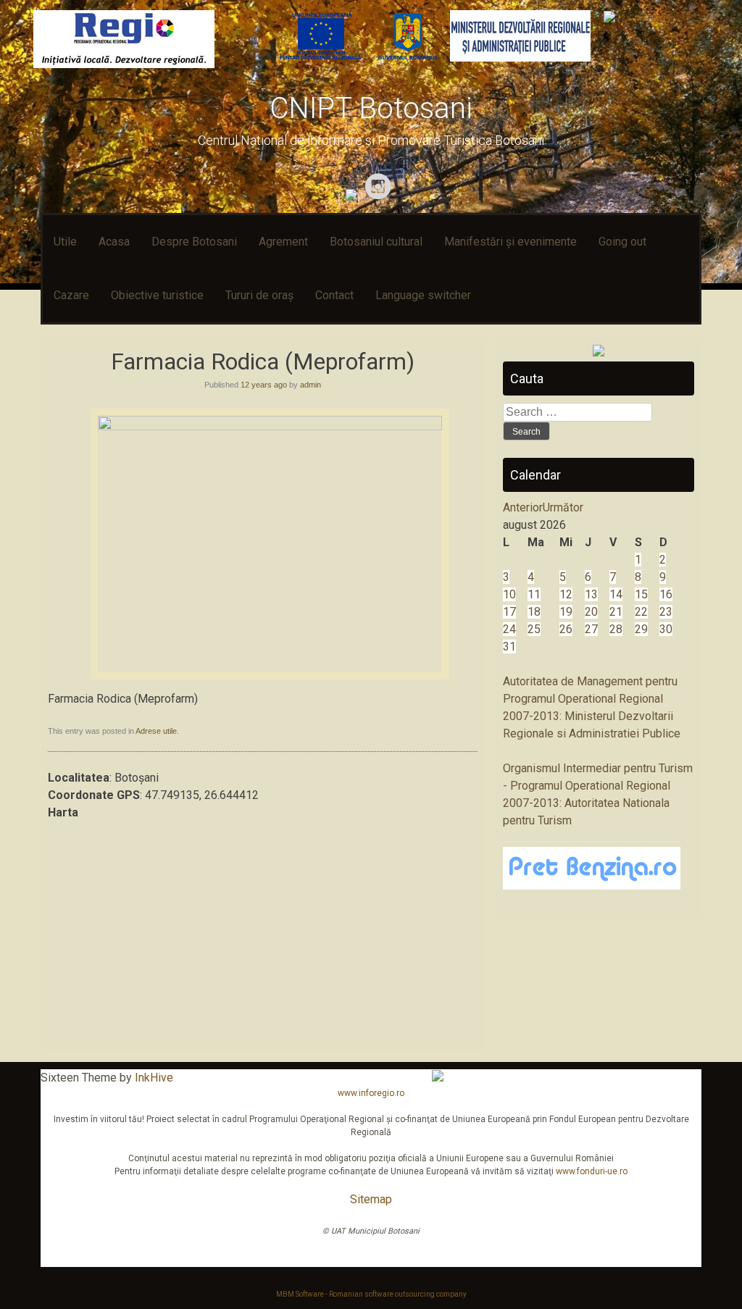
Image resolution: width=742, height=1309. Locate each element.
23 (665, 612)
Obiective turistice (157, 295)
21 (615, 612)
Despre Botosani (194, 241)
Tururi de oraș (259, 295)
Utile (65, 241)
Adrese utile (156, 731)
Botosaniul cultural (376, 241)
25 (534, 629)
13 (591, 594)
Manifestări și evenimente (510, 241)
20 (591, 612)
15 (641, 594)
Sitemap (371, 1199)
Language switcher (423, 295)
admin (310, 384)
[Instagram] (380, 197)
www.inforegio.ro (371, 1093)
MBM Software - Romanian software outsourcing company (371, 1294)
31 (509, 646)
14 (615, 594)
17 (509, 612)
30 (665, 629)
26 (565, 629)
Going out (622, 241)
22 (641, 612)
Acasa (114, 241)
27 (591, 629)
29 (641, 629)
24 (509, 629)
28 (615, 629)
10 (509, 594)
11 (534, 594)
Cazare (71, 295)
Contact (334, 295)
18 (534, 612)
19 (565, 612)
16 (665, 594)
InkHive (154, 1077)
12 (565, 594)
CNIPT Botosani (371, 108)
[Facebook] (353, 197)
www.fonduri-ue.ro (592, 1171)
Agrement (283, 241)
